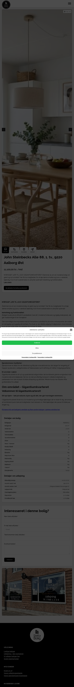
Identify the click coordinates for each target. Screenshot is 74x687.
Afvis (37, 348)
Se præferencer (37, 353)
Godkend (37, 343)
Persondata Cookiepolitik (29, 357)
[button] (71, 330)
